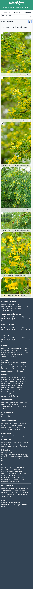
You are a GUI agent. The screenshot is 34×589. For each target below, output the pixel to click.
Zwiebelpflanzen (6, 310)
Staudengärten (6, 480)
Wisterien (11, 417)
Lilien (8, 404)
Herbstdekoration (16, 457)
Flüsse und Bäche (7, 503)
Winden (3, 417)
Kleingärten (19, 471)
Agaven (3, 436)
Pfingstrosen (5, 386)
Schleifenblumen (6, 390)
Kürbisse (11, 446)
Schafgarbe (19, 388)
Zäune (9, 496)
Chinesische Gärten (18, 467)
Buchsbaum (14, 363)
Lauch (3, 404)
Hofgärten (16, 469)
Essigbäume (5, 350)
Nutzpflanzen (17, 306)
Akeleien (4, 377)
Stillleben (19, 459)
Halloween (4, 457)
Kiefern (27, 352)
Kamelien (16, 367)
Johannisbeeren (6, 367)
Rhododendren (6, 369)
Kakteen (15, 436)
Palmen (20, 425)
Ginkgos (4, 352)
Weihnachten (5, 461)
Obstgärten (15, 475)
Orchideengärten (7, 478)
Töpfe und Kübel (21, 494)
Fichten (23, 350)
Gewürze (12, 444)
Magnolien (4, 354)
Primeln (19, 386)
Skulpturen (5, 494)
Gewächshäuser (6, 490)
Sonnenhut (5, 394)
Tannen (3, 356)
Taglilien (16, 396)
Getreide (4, 444)
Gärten (18, 304)
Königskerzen (5, 384)
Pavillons (11, 492)
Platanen (22, 354)
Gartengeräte (23, 488)
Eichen (25, 348)
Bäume (3, 304)
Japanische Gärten (7, 471)
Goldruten (11, 381)
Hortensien (24, 365)
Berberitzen (5, 363)
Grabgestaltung (21, 455)
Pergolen (18, 492)
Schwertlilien (18, 390)
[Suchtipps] (30, 16)
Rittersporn (5, 388)
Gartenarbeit (13, 488)
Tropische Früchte (20, 429)
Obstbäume (14, 354)
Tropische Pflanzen (15, 308)
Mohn (21, 384)
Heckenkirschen (14, 365)
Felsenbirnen (15, 350)
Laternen (23, 490)
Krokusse (23, 402)
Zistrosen (20, 371)
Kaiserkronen (14, 402)
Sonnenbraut (17, 392)
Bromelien (22, 423)
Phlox (13, 386)
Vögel (18, 505)
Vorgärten (4, 482)
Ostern (25, 457)
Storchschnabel (6, 396)
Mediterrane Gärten (19, 473)
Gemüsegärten (6, 469)
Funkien (4, 381)
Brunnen (4, 488)
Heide (24, 381)
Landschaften (5, 505)
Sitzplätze (26, 492)
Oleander (24, 367)
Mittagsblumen (25, 436)
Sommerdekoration (7, 459)
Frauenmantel (21, 379)
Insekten (17, 503)
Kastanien (20, 352)
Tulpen (3, 409)
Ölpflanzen (23, 446)
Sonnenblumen (6, 392)
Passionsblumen (6, 427)
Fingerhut (12, 379)
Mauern (4, 492)
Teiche (12, 494)
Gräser (18, 381)
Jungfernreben (11, 415)
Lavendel (15, 384)
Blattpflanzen (13, 423)
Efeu (2, 415)
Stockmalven (14, 394)
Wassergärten (14, 482)
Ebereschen (18, 348)
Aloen (10, 436)
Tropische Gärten (18, 480)
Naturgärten (5, 475)
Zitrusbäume (12, 356)
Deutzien (23, 363)
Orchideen (13, 425)
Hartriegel (11, 352)
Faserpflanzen (17, 442)
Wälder (24, 505)
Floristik (15, 453)
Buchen (10, 348)
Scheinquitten (23, 369)
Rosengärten (18, 478)
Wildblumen (5, 507)
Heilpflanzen (20, 444)
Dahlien (23, 377)
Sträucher (4, 308)
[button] (30, 21)
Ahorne (3, 348)
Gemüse (26, 442)
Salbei (12, 388)
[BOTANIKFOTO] (16, 3)
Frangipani (4, 425)
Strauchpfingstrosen (8, 371)
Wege (3, 496)
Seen (13, 505)
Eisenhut (4, 379)
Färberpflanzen (6, 442)
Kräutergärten (6, 473)
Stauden (26, 306)
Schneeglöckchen (7, 406)
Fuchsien (4, 365)
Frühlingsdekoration (8, 455)
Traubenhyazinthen (20, 406)
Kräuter (3, 446)
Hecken (16, 490)
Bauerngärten (6, 467)
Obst (16, 446)
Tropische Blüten (6, 429)
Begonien (4, 423)
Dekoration (11, 304)
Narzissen (15, 404)
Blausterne (5, 402)
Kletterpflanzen (6, 306)
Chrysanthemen (13, 377)
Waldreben (20, 415)
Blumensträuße (6, 453)
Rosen (15, 369)
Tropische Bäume (19, 427)
